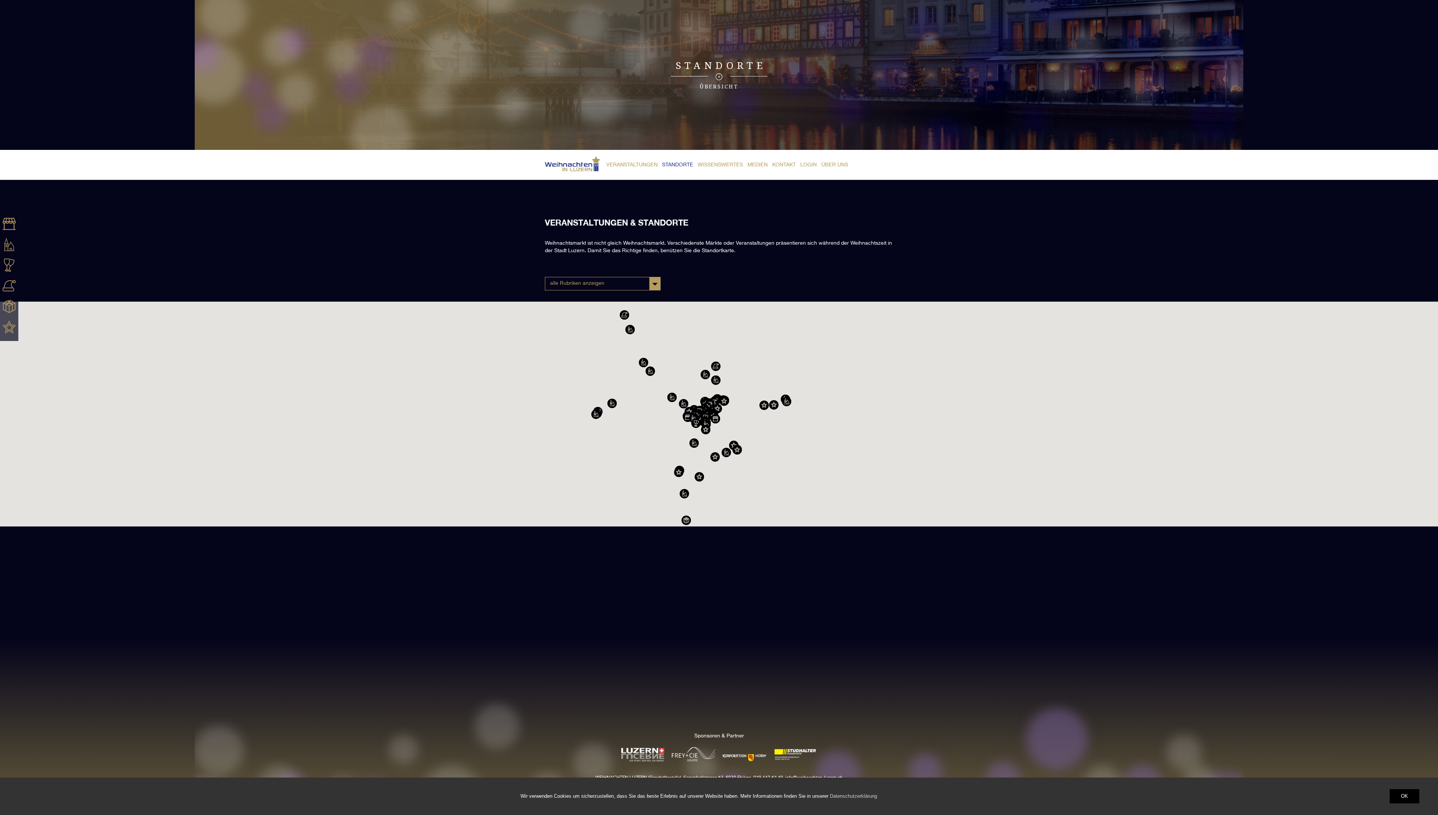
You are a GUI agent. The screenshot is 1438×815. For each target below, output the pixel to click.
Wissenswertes (720, 164)
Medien (757, 164)
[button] (696, 423)
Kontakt (784, 164)
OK (1404, 796)
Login (808, 164)
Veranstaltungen (632, 164)
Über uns (834, 164)
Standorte (677, 164)
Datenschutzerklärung (853, 796)
